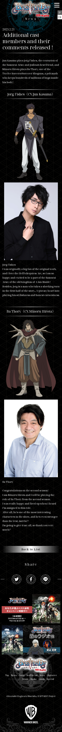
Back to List (31, 549)
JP (60, 12)
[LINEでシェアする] (45, 579)
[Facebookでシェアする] (31, 579)
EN (59, 17)
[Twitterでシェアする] (16, 579)
